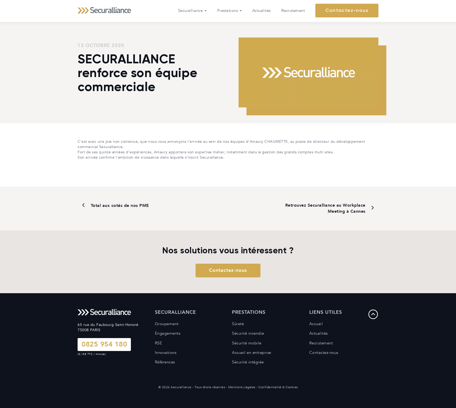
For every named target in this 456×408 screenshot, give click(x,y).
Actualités (261, 10)
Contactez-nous (346, 10)
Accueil (316, 323)
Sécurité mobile (247, 343)
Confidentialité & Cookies (278, 387)
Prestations (228, 10)
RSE (158, 343)
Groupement (167, 323)
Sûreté (238, 323)
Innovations (166, 352)
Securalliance (191, 10)
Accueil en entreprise (251, 352)
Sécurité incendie (248, 333)
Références (165, 362)
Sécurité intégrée (248, 362)
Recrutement (293, 10)
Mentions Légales (241, 387)
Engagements (167, 333)
